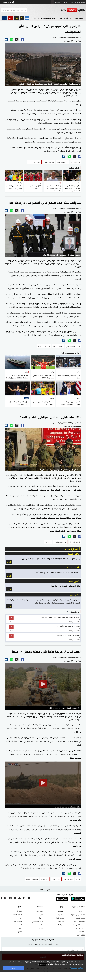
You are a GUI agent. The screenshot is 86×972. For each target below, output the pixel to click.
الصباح (20, 924)
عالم (61, 18)
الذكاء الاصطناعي (45, 18)
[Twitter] (16, 39)
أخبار (76, 18)
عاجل (16, 18)
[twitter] (10, 897)
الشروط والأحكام (79, 921)
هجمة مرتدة (18, 921)
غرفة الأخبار (18, 911)
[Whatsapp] (11, 39)
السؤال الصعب (17, 914)
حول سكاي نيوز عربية (78, 914)
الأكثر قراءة (74, 167)
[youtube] (15, 897)
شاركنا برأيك (81, 935)
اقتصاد (40, 924)
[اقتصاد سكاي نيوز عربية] (27, 18)
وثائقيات (19, 931)
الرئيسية (82, 18)
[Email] (6, 39)
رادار (20, 918)
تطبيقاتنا (61, 911)
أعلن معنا (82, 931)
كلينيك (20, 928)
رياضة (54, 18)
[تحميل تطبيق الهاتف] (70, 899)
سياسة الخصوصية (79, 924)
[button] (10, 18)
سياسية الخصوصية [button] (76, 967)
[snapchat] (19, 897)
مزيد (34, 18)
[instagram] (5, 897)
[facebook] (1, 897)
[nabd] (28, 897)
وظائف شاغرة (80, 928)
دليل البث (61, 924)
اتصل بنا (82, 911)
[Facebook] (22, 39)
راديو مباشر (60, 914)
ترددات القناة (60, 918)
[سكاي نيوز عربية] (73, 10)
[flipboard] (24, 897)
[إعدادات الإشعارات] (22, 18)
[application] (43, 684)
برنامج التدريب (80, 918)
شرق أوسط (68, 18)
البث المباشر (60, 921)
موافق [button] (13, 968)
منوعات (40, 928)
